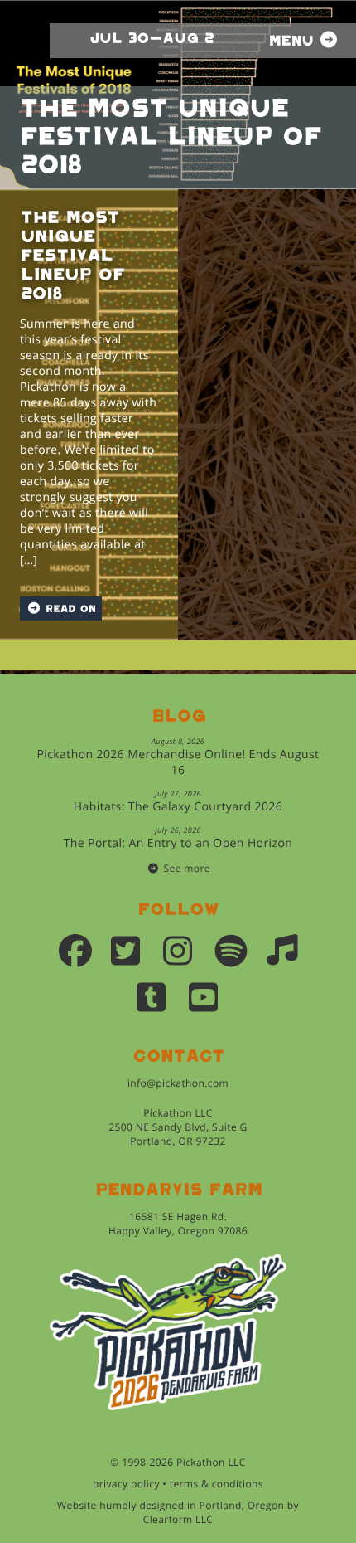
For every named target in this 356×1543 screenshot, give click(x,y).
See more (187, 868)
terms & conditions (216, 1484)
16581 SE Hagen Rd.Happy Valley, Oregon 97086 (178, 1224)
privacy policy (126, 1484)
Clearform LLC (178, 1519)
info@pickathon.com (178, 1083)
